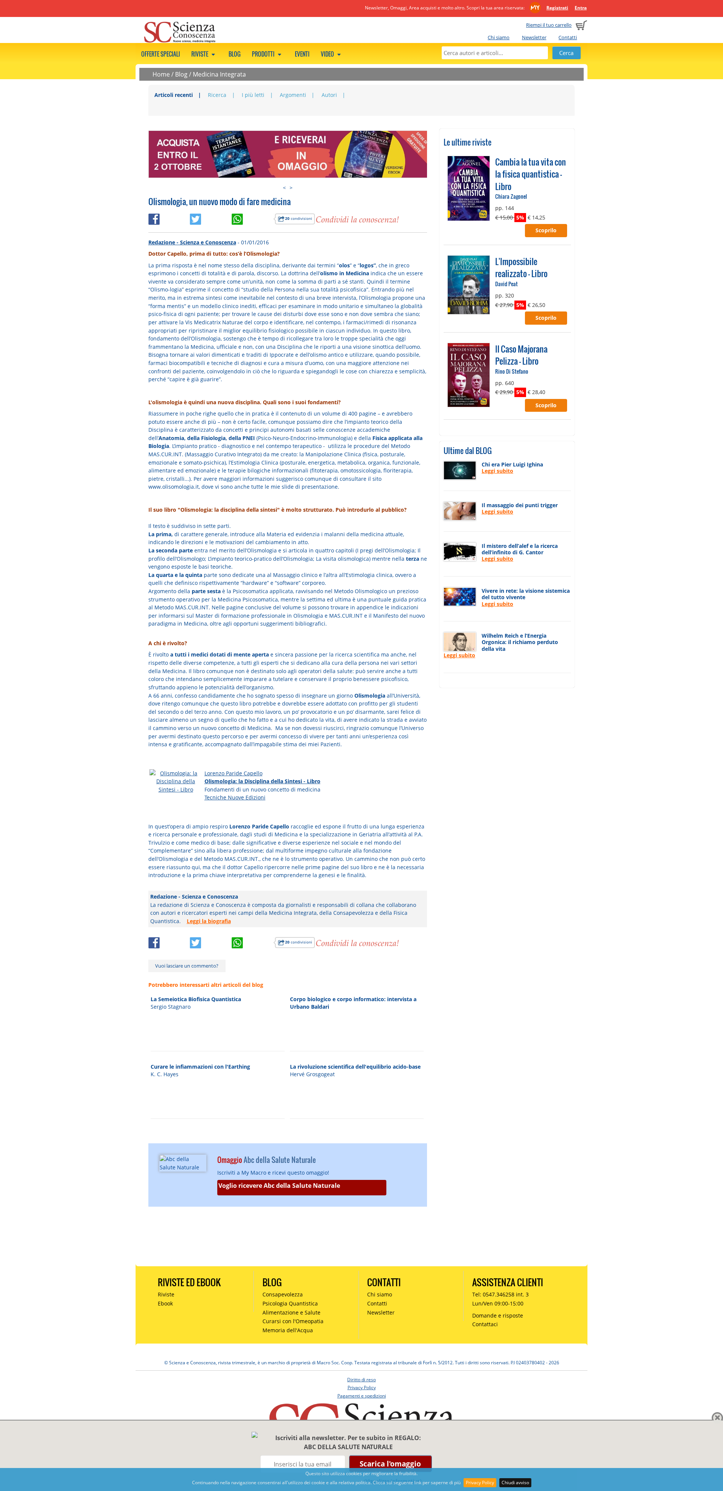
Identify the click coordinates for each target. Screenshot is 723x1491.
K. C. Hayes (164, 1074)
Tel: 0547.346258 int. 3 (500, 1294)
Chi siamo (498, 37)
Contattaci (485, 1324)
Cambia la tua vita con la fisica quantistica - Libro (530, 174)
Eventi (302, 54)
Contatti (567, 37)
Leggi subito (497, 470)
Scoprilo (546, 230)
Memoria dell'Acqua (287, 1330)
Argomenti (293, 94)
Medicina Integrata (219, 74)
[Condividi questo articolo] (169, 217)
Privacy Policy (480, 1482)
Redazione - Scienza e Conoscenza (192, 242)
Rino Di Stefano (511, 371)
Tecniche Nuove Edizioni (234, 797)
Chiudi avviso (515, 1482)
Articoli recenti (173, 94)
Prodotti (264, 54)
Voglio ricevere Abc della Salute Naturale (279, 1185)
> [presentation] (291, 187)
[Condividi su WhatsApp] (252, 217)
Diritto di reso (361, 1379)
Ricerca (217, 94)
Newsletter (534, 37)
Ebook (165, 1303)
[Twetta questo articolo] (211, 217)
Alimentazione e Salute (291, 1312)
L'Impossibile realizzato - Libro (521, 267)
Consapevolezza (282, 1294)
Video (328, 54)
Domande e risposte (497, 1315)
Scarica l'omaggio (390, 1464)
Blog (235, 54)
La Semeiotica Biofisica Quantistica (196, 999)
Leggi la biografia (209, 921)
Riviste (200, 54)
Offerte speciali (160, 54)
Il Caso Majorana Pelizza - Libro (521, 355)
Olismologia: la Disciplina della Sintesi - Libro (262, 781)
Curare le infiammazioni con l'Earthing (200, 1066)
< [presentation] (284, 187)
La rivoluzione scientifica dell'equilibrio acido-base (355, 1066)
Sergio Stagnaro (171, 1006)
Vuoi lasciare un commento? (186, 965)
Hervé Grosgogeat (312, 1074)
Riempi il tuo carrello (549, 24)
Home (161, 74)
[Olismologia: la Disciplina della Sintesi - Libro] (175, 780)
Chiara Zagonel (511, 196)
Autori (329, 94)
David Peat (506, 284)
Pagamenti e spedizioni (361, 1396)
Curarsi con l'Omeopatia (292, 1321)
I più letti (253, 94)
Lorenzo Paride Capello (233, 773)
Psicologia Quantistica (290, 1303)
